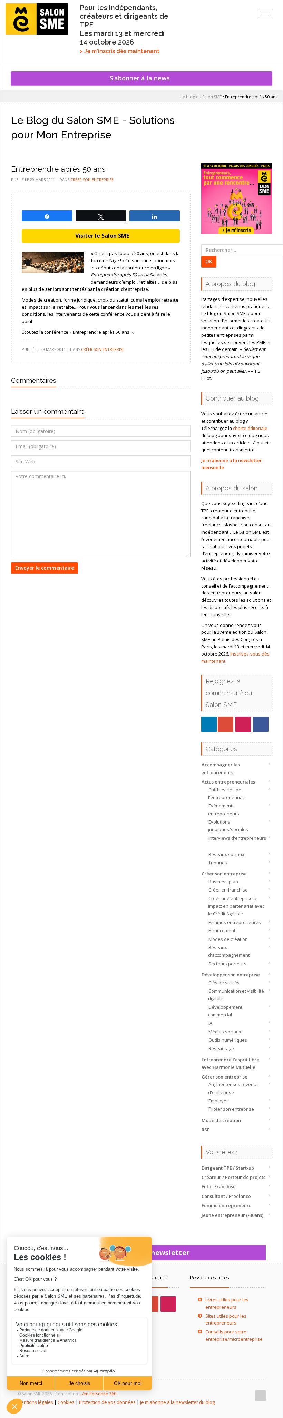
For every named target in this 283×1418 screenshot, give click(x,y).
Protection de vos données (107, 1402)
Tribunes (217, 862)
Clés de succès (224, 982)
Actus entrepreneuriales (228, 782)
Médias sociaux (224, 1031)
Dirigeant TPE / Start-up (228, 1168)
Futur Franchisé (219, 1186)
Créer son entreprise (224, 873)
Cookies (66, 1402)
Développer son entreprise (231, 975)
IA (210, 1023)
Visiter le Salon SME (100, 235)
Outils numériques (227, 1040)
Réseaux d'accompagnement (229, 951)
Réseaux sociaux (226, 854)
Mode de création (221, 1120)
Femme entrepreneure (227, 1205)
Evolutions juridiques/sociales (228, 826)
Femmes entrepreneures (234, 922)
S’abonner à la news (141, 78)
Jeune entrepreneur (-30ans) (232, 1215)
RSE (205, 1129)
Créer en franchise (228, 890)
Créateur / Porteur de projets (233, 1177)
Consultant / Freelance (226, 1196)
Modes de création (228, 939)
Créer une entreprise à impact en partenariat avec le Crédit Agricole (236, 906)
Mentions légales (35, 1402)
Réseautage (221, 1048)
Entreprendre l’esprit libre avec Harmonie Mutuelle (230, 1063)
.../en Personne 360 (97, 1394)
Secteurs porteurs (227, 964)
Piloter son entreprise (231, 1109)
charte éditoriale (250, 428)
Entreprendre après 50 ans (58, 169)
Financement (221, 930)
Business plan (223, 881)
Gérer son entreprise (224, 1077)
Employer (218, 1100)
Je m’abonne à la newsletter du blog (177, 1402)
